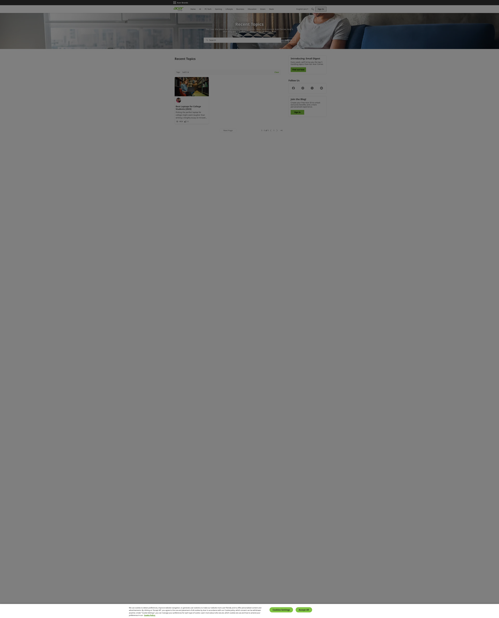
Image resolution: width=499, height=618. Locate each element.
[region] (249, 611)
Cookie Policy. (149, 615)
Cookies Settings (281, 609)
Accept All (304, 609)
